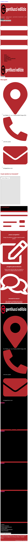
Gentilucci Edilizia (4, 1)
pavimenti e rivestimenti (18, 17)
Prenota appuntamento (6, 527)
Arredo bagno (4, 528)
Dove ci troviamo (5, 526)
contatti (7, 18)
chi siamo (3, 17)
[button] (14, 37)
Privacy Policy (16, 536)
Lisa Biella (24, 540)
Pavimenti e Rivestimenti (7, 529)
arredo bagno (9, 17)
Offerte (2, 524)
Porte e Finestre (4, 530)
